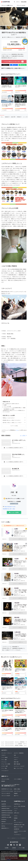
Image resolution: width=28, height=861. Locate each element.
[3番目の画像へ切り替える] (14, 27)
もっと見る (22, 435)
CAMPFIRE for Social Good (6, 810)
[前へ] (2, 16)
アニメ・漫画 (4, 759)
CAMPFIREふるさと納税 (6, 817)
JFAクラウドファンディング (6, 823)
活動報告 (7, 116)
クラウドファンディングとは (7, 791)
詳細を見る (4, 539)
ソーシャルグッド (4, 770)
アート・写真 (4, 768)
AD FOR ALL (3, 819)
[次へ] (26, 16)
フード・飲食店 (4, 757)
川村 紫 (6, 37)
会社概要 (6, 847)
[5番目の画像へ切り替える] (25, 27)
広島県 (24, 37)
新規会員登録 (23, 1)
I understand (23, 855)
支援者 (13, 116)
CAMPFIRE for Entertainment (7, 812)
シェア (14, 64)
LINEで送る (23, 64)
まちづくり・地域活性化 (15, 37)
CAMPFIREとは (17, 804)
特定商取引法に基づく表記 (9, 508)
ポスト (6, 64)
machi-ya (3, 826)
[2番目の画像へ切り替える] (8, 27)
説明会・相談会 (17, 789)
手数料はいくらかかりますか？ (9, 417)
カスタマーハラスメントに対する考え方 (20, 831)
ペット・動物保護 (18, 743)
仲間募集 (19, 116)
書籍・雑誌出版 (17, 763)
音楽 (15, 755)
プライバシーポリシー (18, 822)
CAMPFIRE (3, 804)
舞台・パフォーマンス (18, 768)
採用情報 (14, 847)
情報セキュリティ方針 (18, 826)
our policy (9, 859)
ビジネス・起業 (4, 766)
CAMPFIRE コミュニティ (6, 806)
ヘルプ (15, 810)
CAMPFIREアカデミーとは (6, 789)
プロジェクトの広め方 (5, 795)
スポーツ (15, 759)
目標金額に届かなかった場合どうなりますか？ (12, 420)
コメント (25, 116)
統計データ (16, 795)
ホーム (2, 117)
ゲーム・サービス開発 (5, 763)
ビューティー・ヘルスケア (19, 766)
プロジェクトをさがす (9, 741)
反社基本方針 (16, 829)
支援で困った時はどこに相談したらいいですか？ (12, 422)
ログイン (18, 1)
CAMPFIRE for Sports (5, 815)
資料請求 (3, 781)
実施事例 (15, 793)
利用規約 (15, 818)
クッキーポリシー (17, 834)
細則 (15, 820)
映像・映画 (16, 761)
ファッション (4, 761)
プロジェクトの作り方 (5, 793)
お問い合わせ (16, 812)
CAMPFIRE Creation (5, 808)
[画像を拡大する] (12, 535)
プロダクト (3, 755)
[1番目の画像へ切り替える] (3, 27)
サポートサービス (17, 791)
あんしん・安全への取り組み (19, 806)
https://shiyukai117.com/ (9, 506)
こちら (17, 430)
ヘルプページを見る (14, 425)
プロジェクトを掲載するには (7, 5)
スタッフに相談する (18, 779)
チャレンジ (16, 757)
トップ (2, 741)
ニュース (15, 808)
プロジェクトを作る (5, 779)
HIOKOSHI (3, 821)
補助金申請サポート (5, 828)
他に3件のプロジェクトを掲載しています (15, 498)
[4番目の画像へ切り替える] (19, 27)
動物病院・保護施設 (19, 745)
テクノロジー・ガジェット (6, 753)
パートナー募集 (21, 847)
